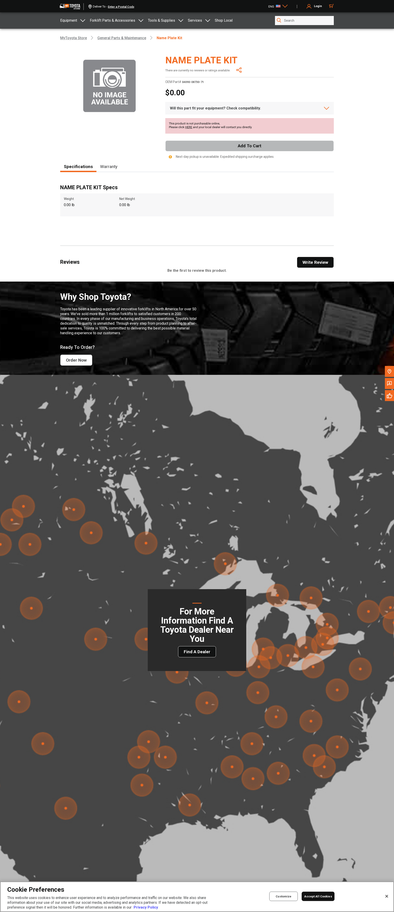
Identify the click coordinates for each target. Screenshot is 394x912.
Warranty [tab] (108, 166)
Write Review (315, 262)
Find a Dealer (197, 651)
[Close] (387, 896)
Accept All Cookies (318, 896)
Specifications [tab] (78, 166)
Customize (283, 896)
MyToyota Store (73, 38)
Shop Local (224, 20)
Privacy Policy (146, 907)
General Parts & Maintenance (121, 38)
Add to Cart (249, 145)
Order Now (76, 360)
